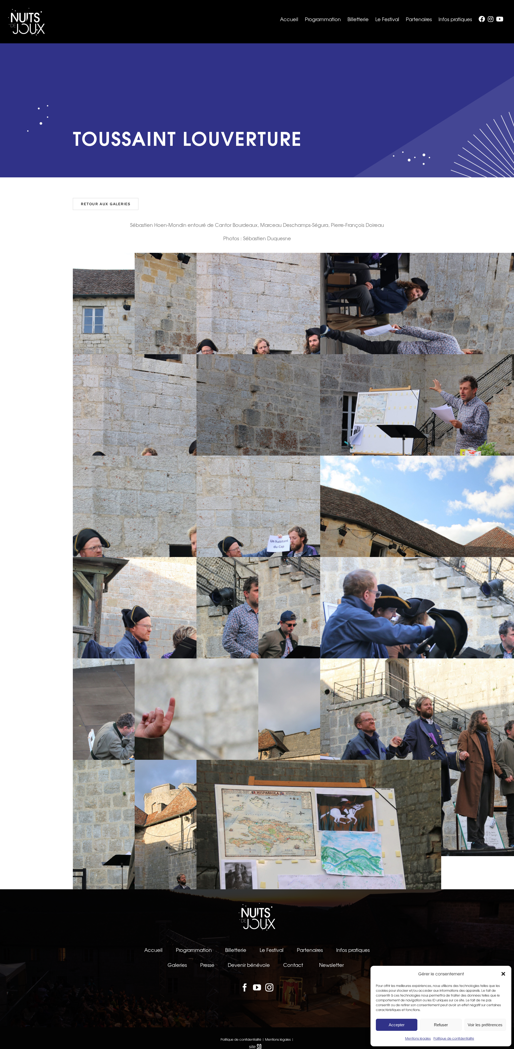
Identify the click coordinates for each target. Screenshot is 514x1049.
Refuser (441, 1025)
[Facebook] (245, 987)
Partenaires (310, 949)
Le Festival (272, 949)
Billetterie (235, 949)
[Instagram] (269, 987)
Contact (293, 964)
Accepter (397, 1025)
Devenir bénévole (249, 964)
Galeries (177, 964)
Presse (207, 964)
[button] (503, 973)
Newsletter (331, 964)
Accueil (153, 949)
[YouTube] (257, 987)
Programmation (194, 949)
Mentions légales (418, 1038)
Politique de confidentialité (453, 1038)
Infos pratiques (353, 949)
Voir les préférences (485, 1025)
